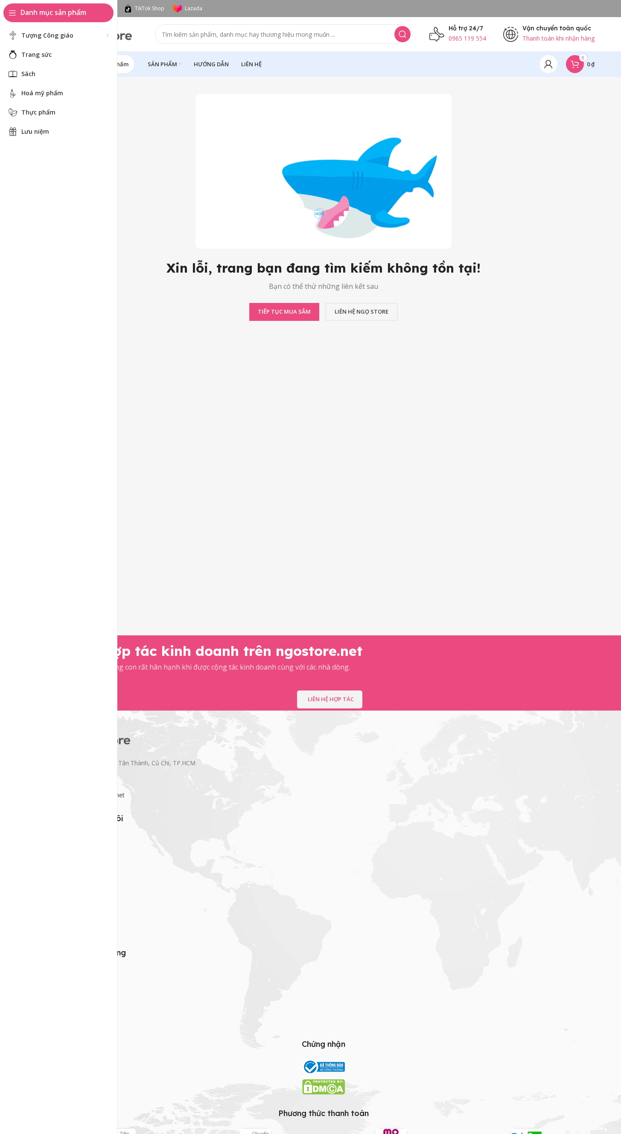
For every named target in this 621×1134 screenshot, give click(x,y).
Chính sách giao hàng (81, 989)
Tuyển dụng (68, 912)
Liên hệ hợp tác (331, 699)
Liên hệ (62, 897)
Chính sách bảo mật (80, 974)
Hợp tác (63, 926)
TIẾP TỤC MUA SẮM (284, 311)
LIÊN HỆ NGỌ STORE (361, 311)
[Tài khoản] (548, 64)
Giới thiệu (65, 882)
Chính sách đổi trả (77, 1018)
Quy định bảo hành (78, 1003)
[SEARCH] (402, 34)
